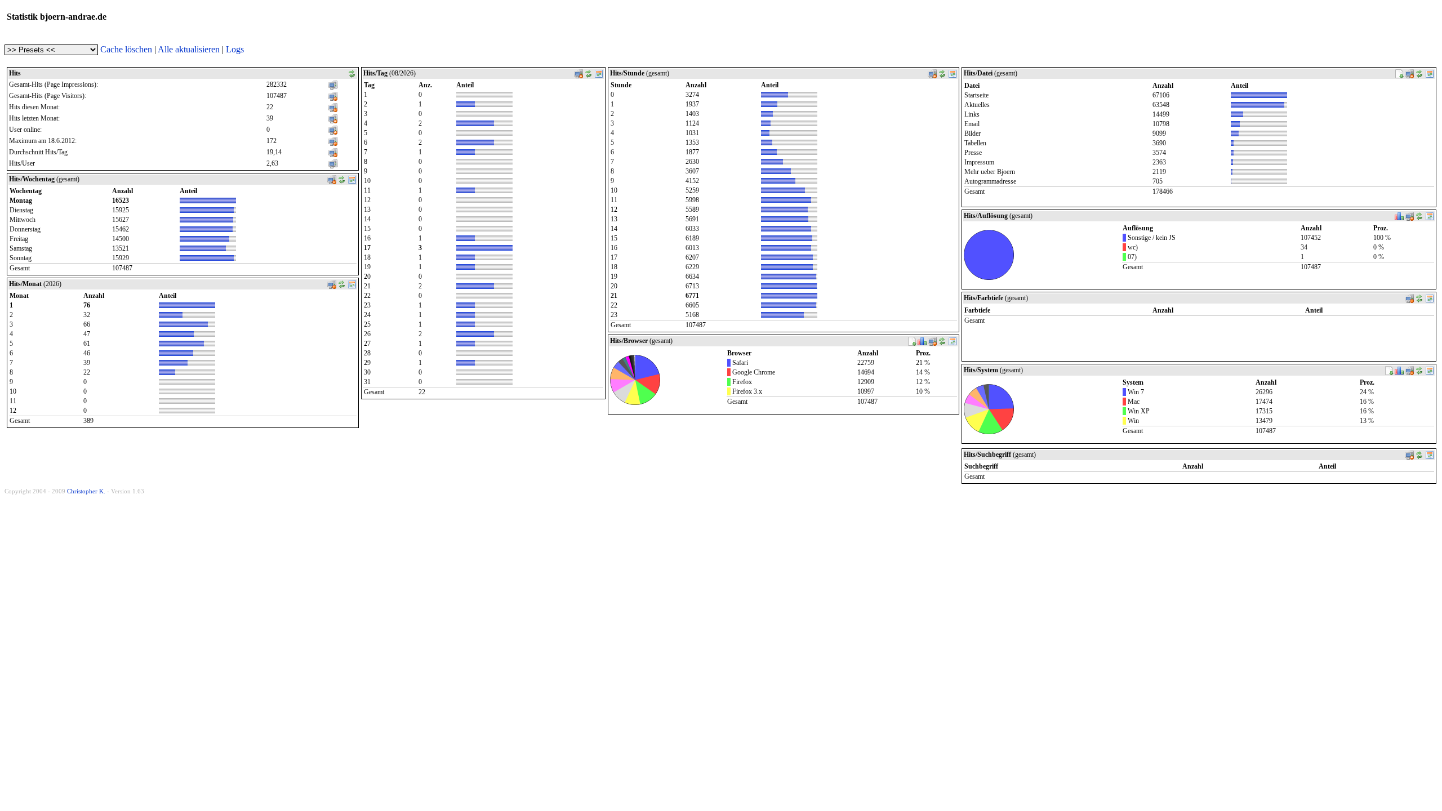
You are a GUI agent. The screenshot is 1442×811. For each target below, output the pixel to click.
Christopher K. (86, 491)
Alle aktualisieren (189, 49)
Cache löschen (126, 49)
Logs (235, 49)
